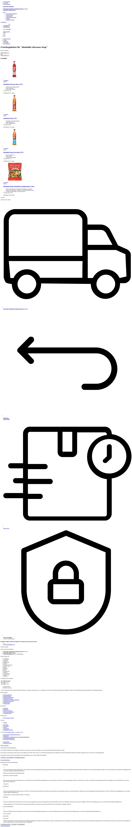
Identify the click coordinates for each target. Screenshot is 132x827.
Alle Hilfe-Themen (10, 19)
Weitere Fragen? (6, 702)
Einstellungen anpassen (19, 757)
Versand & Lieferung (7, 698)
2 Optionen (5, 80)
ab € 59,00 (15, 8)
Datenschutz (6, 735)
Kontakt (8, 18)
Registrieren (6, 709)
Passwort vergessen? (7, 710)
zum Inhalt (5, 3)
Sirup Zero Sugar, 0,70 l (13, 152)
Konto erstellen (6, 31)
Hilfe (4, 12)
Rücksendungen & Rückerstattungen (11, 699)
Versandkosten (9, 16)
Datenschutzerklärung (5, 760)
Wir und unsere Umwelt (8, 718)
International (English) (8, 730)
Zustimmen (3, 757)
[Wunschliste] (4, 34)
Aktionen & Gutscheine (8, 701)
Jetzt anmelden (6, 27)
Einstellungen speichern (6, 824)
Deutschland (6, 726)
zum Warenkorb (6, 4)
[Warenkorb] (67, 36)
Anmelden (5, 708)
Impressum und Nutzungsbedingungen (11, 734)
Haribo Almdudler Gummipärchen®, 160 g (18, 186)
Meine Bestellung (7, 696)
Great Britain (6, 728)
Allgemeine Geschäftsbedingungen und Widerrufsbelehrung (16, 737)
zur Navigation (6, 1)
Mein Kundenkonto (7, 694)
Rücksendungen (9, 15)
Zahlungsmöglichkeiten (11, 17)
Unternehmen (6, 742)
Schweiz (5, 727)
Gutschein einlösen (7, 713)
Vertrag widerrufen (5, 745)
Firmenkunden (6, 703)
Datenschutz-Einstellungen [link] (9, 739)
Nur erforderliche (10, 757)
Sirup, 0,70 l (10, 118)
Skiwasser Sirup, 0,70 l (13, 84)
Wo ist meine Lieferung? (8, 712)
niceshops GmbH (10, 732)
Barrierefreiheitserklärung (8, 738)
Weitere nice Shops (7, 743)
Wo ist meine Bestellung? (11, 13)
